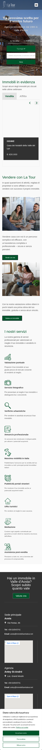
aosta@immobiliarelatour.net (21, 634)
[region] (21, 729)
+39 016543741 (14, 630)
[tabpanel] (21, 133)
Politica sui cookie (22, 727)
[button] (36, 5)
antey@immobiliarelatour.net (21, 687)
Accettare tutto (21, 733)
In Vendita (14, 41)
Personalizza (21, 739)
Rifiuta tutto (21, 745)
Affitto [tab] (23, 96)
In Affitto (28, 41)
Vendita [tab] (9, 96)
